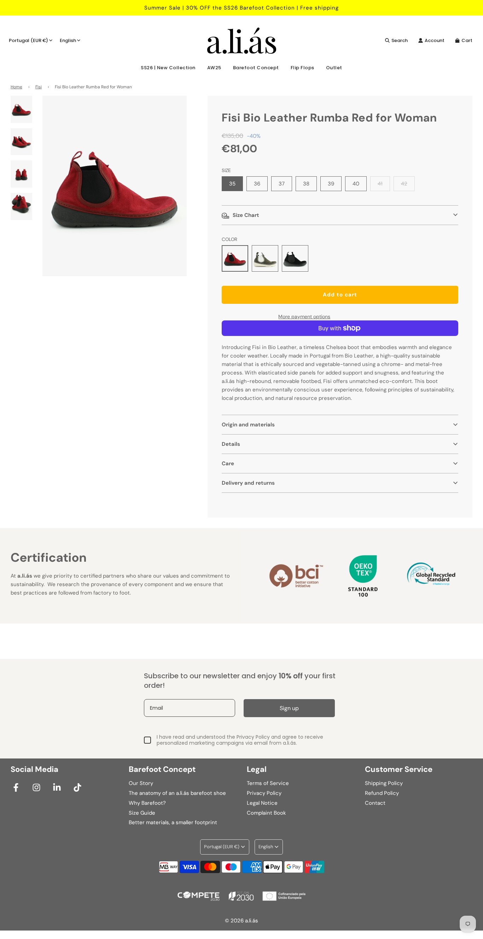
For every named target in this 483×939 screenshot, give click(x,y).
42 (404, 183)
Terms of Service (268, 783)
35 (232, 183)
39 (331, 183)
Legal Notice (262, 803)
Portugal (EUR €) (28, 40)
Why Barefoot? (147, 803)
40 (356, 183)
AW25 (214, 67)
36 (257, 183)
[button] (340, 215)
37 (282, 183)
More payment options (304, 316)
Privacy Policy (264, 793)
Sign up (289, 708)
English (68, 40)
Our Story (141, 783)
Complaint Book (266, 812)
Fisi (38, 87)
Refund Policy (382, 793)
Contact (375, 803)
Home (16, 87)
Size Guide (142, 812)
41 (380, 183)
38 (306, 183)
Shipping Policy (384, 783)
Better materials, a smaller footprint (173, 822)
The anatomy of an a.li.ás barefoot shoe (177, 793)
